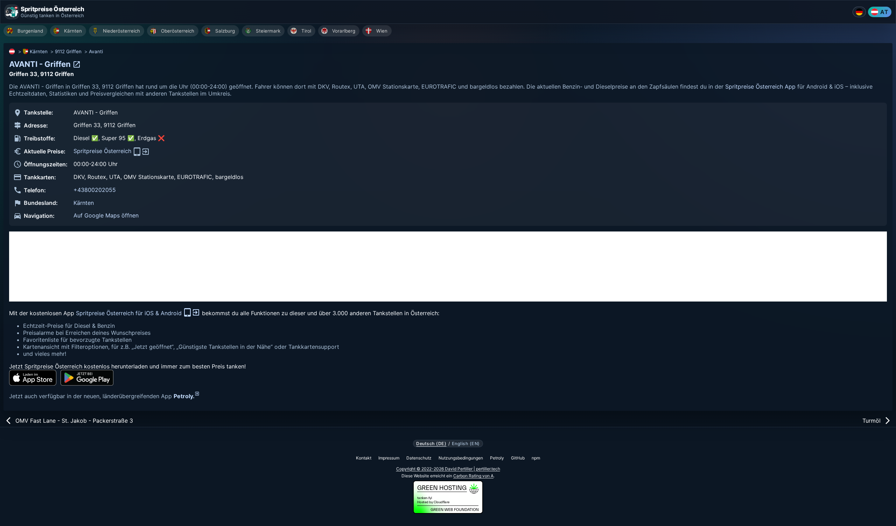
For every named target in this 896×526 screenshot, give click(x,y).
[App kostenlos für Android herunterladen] (87, 378)
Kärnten (39, 51)
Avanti (96, 51)
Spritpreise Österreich (103, 150)
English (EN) (466, 444)
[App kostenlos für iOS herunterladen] (32, 378)
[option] (25, 30)
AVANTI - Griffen (40, 64)
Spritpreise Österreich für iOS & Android (129, 313)
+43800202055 (95, 189)
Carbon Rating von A (473, 475)
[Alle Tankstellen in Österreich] (12, 51)
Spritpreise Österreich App (760, 86)
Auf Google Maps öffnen (106, 215)
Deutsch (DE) (431, 444)
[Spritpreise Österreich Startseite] (12, 12)
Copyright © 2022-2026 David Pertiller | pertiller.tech (448, 468)
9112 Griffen (68, 51)
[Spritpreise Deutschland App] (859, 12)
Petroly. (184, 396)
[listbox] (450, 32)
